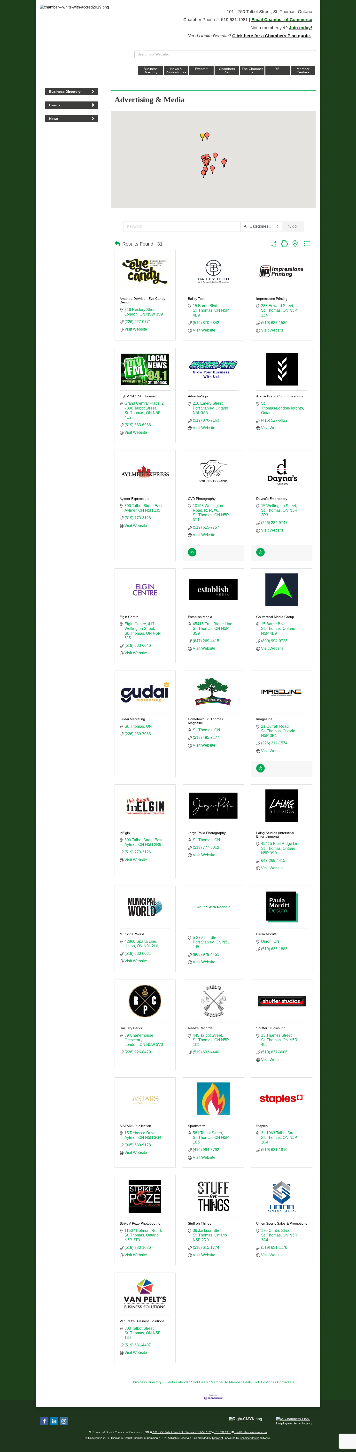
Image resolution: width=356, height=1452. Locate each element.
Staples (262, 1126)
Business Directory (150, 70)
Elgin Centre (129, 617)
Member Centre (303, 70)
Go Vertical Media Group (275, 617)
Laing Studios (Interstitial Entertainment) (275, 834)
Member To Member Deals (231, 1382)
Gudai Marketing (132, 719)
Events (200, 69)
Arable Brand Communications (279, 396)
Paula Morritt (266, 934)
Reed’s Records (200, 1028)
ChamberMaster (249, 1438)
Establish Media (200, 617)
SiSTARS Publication (135, 1126)
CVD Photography (202, 499)
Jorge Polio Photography (207, 833)
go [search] (294, 226)
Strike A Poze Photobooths (140, 1223)
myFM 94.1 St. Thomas (138, 396)
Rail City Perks (131, 1028)
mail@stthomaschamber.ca (250, 1432)
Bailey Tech (196, 299)
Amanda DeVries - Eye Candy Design (142, 300)
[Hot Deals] (192, 555)
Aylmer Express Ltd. (135, 499)
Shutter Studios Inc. (271, 1028)
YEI (277, 69)
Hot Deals (200, 1382)
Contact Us (285, 1382)
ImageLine (264, 719)
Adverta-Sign (198, 396)
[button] (206, 163)
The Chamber (252, 69)
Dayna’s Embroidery (271, 499)
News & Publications (175, 70)
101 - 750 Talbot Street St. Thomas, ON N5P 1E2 (181, 1432)
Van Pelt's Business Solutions (142, 1321)
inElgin (125, 833)
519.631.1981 (222, 1432)
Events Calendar (177, 1382)
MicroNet (217, 1438)
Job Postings (264, 1382)
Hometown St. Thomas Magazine (205, 721)
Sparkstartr (196, 1126)
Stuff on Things (199, 1223)
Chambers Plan (227, 70)
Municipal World (132, 934)
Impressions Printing (271, 299)
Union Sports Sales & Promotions (281, 1223)
